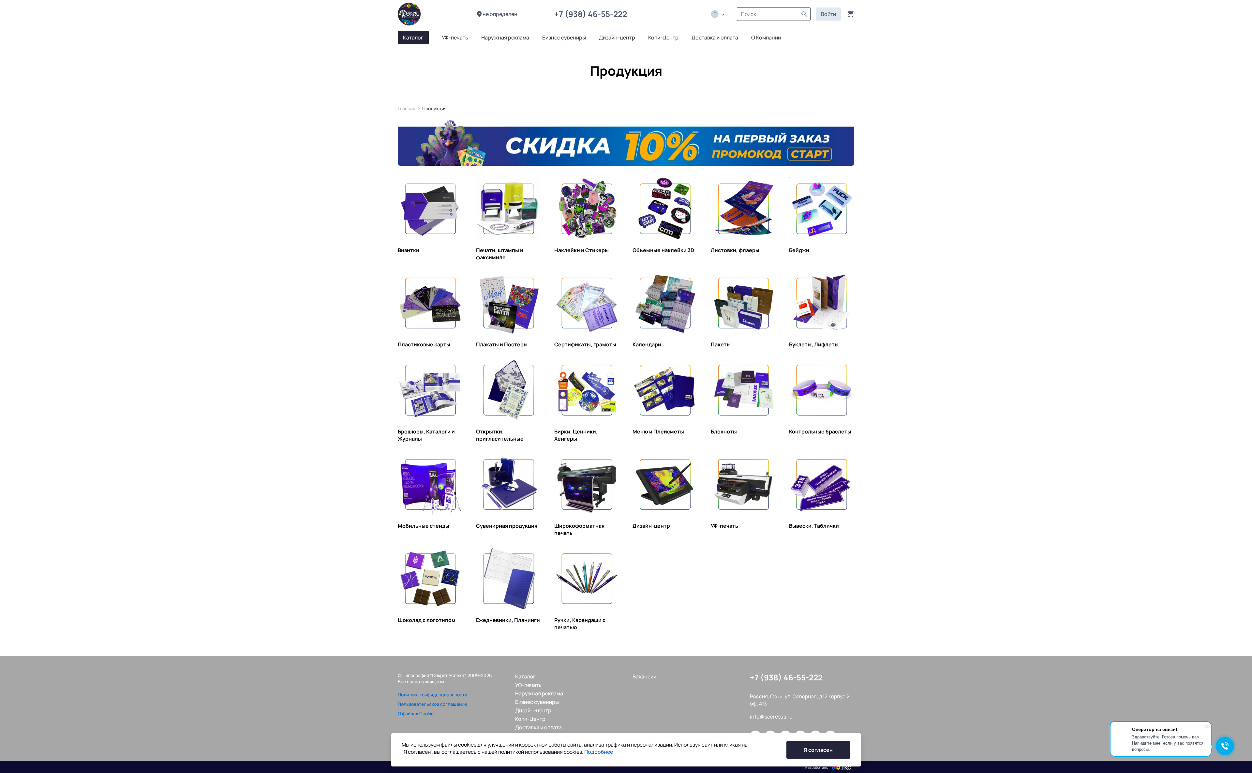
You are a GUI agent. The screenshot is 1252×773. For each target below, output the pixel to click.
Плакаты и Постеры (502, 344)
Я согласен (818, 749)
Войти (828, 14)
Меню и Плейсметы (658, 431)
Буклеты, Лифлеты (814, 344)
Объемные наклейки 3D (663, 250)
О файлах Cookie (416, 713)
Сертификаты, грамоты (585, 344)
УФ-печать (724, 525)
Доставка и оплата (538, 727)
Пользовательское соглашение (432, 704)
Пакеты (721, 344)
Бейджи (799, 250)
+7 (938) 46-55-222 (592, 13)
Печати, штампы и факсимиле (499, 254)
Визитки (408, 250)
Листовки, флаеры (735, 250)
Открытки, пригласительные (500, 435)
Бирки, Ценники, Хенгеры (576, 435)
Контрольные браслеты (820, 431)
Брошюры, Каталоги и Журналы (426, 435)
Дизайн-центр (651, 525)
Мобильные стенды (423, 525)
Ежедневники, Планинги (508, 620)
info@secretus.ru (771, 716)
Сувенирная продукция (506, 525)
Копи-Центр (530, 718)
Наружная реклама (539, 693)
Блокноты (724, 431)
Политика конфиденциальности (432, 694)
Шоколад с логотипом (426, 620)
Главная (406, 108)
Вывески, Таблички (814, 525)
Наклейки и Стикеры (581, 250)
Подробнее (598, 751)
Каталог (525, 676)
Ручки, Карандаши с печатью (579, 623)
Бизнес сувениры (537, 701)
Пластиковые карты (424, 344)
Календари (647, 344)
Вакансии (644, 676)
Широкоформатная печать (579, 529)
